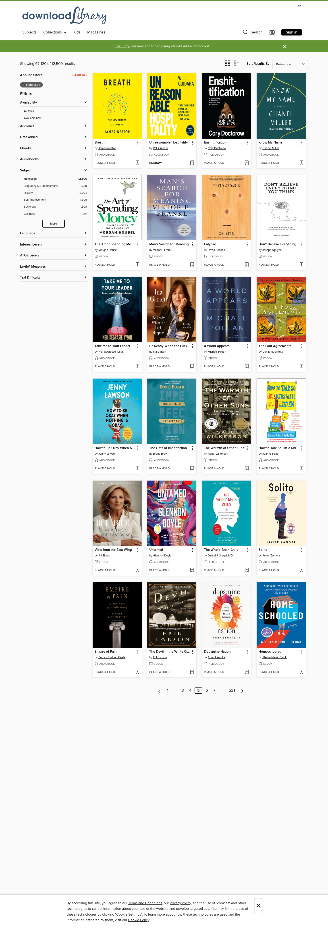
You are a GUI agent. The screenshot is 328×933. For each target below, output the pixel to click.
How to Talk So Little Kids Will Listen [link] (279, 448)
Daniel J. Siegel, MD (220, 555)
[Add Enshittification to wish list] (246, 163)
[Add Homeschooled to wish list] (301, 672)
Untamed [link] (156, 550)
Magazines (96, 32)
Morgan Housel (107, 250)
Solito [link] (263, 550)
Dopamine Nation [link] (217, 652)
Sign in (291, 32)
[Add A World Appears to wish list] (246, 367)
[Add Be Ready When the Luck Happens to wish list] (192, 367)
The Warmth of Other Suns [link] (224, 448)
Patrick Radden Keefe (111, 657)
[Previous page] (159, 690)
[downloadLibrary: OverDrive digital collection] (64, 15)
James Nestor (107, 148)
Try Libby (122, 46)
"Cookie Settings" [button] (128, 914)
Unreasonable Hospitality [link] (168, 143)
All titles (29, 111)
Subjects (29, 32)
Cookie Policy (138, 920)
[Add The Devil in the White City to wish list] (192, 672)
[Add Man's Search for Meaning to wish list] (192, 265)
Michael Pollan (217, 352)
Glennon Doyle (162, 555)
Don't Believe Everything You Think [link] (279, 244)
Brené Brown (161, 454)
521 (232, 690)
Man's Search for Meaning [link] (169, 244)
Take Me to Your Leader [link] (112, 346)
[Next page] (242, 690)
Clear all (79, 75)
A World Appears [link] (216, 346)
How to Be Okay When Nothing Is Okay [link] (115, 448)
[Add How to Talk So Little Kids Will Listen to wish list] (301, 469)
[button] (252, 33)
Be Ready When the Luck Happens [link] (169, 346)
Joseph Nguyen (272, 250)
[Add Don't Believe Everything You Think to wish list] (301, 265)
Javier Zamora (271, 555)
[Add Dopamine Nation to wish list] (246, 672)
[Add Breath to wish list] (137, 163)
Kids (77, 32)
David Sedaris (216, 250)
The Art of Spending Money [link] (115, 244)
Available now (33, 118)
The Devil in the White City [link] (169, 652)
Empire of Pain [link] (106, 652)
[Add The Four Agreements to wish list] (301, 367)
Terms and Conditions (145, 903)
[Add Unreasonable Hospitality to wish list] (192, 163)
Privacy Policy (180, 903)
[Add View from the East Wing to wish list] (137, 570)
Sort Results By (258, 64)
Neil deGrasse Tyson (111, 352)
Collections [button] (53, 32)
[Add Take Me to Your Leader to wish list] (137, 367)
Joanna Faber (270, 454)
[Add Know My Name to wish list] (301, 163)
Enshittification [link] (215, 143)
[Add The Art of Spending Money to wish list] (137, 265)
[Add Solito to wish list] (301, 570)
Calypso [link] (210, 244)
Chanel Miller (270, 148)
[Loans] (272, 33)
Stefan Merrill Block (274, 657)
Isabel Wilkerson (218, 454)
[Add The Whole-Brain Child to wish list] (246, 570)
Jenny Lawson (107, 454)
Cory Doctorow (217, 148)
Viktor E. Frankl (162, 250)
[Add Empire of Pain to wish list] (137, 672)
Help (298, 6)
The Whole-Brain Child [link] (221, 550)
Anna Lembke (216, 657)
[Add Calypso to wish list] (246, 265)
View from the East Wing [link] (113, 550)
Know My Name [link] (270, 143)
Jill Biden (104, 555)
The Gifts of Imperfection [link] (168, 448)
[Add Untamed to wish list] (192, 570)
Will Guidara (160, 148)
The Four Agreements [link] (275, 346)
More (53, 224)
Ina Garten (159, 352)
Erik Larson (160, 657)
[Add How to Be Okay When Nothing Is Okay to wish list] (137, 469)
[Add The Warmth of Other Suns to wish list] (246, 469)
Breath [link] (100, 143)
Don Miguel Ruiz (272, 352)
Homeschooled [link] (270, 652)
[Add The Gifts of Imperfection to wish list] (192, 469)
